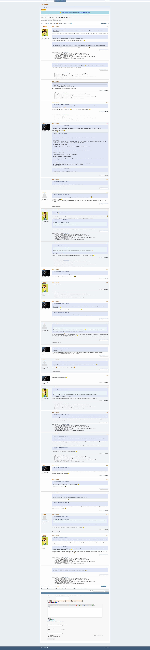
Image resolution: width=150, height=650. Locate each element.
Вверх (42, 586)
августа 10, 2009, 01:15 (55, 209)
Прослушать (50, 621)
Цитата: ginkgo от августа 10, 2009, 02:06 (61, 569)
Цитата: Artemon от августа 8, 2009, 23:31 (61, 35)
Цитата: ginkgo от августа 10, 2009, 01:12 (61, 245)
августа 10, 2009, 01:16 (55, 242)
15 (62, 23)
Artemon (71, 14)
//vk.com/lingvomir (66, 52)
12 (59, 23)
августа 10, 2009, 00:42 (55, 123)
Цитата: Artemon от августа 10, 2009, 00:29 (61, 181)
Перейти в (90, 590)
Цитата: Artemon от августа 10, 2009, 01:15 (61, 271)
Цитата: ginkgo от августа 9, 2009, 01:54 (61, 64)
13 (60, 23)
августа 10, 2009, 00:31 (55, 81)
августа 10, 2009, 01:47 (55, 479)
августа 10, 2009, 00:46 (55, 179)
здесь (76, 12)
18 (66, 23)
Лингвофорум (45, 4)
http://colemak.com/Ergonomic (62, 133)
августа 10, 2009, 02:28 (55, 566)
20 (69, 23)
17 (65, 23)
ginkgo (44, 192)
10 (56, 23)
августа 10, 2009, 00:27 (55, 26)
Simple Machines (47, 647)
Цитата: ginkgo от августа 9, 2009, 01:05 (61, 28)
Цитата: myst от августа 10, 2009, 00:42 (61, 212)
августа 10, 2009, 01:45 (55, 465)
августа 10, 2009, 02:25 (55, 535)
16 (64, 23)
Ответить (103, 23)
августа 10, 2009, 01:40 (55, 412)
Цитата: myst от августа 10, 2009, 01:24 (61, 389)
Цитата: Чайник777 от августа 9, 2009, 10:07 (62, 104)
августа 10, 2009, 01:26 (55, 322)
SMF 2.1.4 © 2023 (42, 647)
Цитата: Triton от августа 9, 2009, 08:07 (61, 83)
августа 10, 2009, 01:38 (55, 386)
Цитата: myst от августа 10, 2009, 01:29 (61, 436)
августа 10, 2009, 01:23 (55, 269)
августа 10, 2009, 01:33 (55, 359)
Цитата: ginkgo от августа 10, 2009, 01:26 (61, 414)
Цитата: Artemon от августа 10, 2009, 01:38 (61, 467)
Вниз (42, 23)
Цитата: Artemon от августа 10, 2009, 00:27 (61, 194)
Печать (107, 23)
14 (61, 23)
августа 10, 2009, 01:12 (55, 192)
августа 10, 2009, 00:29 (55, 61)
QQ (101, 69)
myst (44, 123)
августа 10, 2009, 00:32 (55, 102)
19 (67, 23)
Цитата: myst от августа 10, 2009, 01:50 (61, 537)
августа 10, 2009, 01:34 (55, 375)
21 (70, 23)
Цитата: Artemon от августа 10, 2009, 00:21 (61, 125)
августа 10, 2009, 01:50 (55, 492)
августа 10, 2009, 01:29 (55, 345)
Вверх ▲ (108, 647)
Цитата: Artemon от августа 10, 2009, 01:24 (61, 348)
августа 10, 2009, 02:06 (55, 514)
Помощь (105, 647)
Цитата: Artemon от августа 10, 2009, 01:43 (61, 481)
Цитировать (106, 69)
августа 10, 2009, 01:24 (55, 282)
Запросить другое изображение (57, 621)
